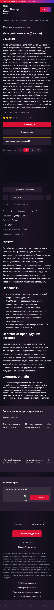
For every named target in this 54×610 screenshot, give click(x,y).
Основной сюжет (10, 417)
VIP (45, 10)
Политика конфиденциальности (27, 592)
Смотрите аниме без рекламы (19, 1)
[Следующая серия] (48, 197)
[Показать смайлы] (25, 497)
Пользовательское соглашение (27, 597)
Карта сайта (27, 542)
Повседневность (20, 204)
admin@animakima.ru (27, 587)
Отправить (40, 497)
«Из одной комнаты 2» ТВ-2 (34, 461)
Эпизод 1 (17, 197)
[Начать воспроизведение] (27, 169)
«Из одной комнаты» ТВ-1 (12, 461)
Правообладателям (27, 547)
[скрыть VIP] (49, 1)
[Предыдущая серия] (5, 197)
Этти (6, 204)
